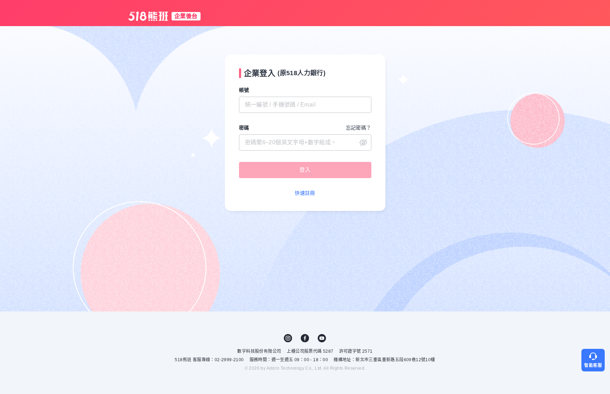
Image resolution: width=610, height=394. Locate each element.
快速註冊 (305, 193)
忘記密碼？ (358, 128)
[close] (305, 142)
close (363, 142)
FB (305, 338)
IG (288, 338)
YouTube (322, 338)
